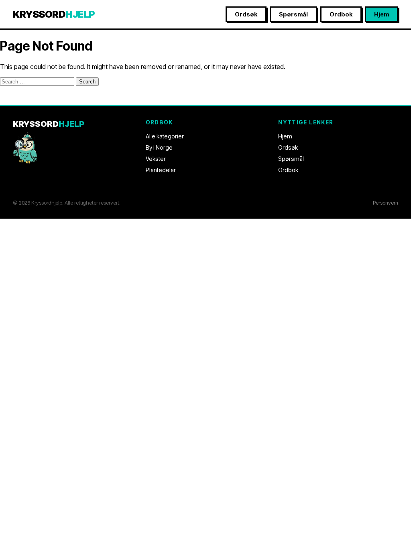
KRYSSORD (54, 14)
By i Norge (159, 147)
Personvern (385, 203)
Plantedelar (161, 169)
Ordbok (341, 14)
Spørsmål (293, 14)
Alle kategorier (165, 136)
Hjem (381, 14)
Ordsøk (246, 14)
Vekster (156, 158)
